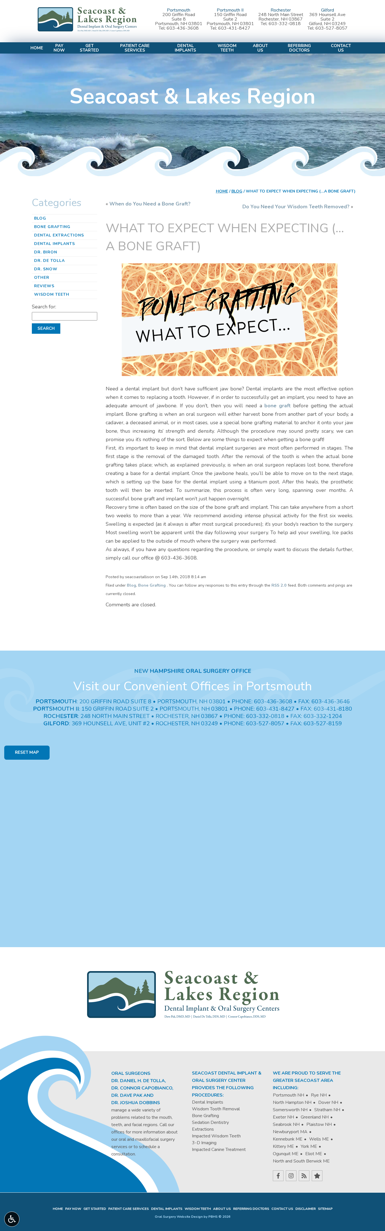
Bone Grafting (152, 585)
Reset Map (27, 752)
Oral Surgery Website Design (179, 1216)
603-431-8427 (234, 28)
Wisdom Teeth (51, 294)
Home (36, 48)
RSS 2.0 (279, 585)
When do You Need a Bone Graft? (150, 203)
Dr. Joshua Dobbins (135, 1103)
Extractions (203, 1129)
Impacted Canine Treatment (219, 1149)
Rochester (281, 10)
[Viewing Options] (11, 1219)
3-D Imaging (204, 1143)
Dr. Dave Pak (126, 1095)
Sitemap (325, 1208)
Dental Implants (54, 243)
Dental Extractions (59, 235)
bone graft (277, 405)
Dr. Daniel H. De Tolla (138, 1081)
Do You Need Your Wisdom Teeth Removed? (295, 206)
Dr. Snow (45, 269)
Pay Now (73, 1208)
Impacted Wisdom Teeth (216, 1136)
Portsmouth (178, 10)
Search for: (44, 306)
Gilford (327, 10)
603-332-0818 (285, 24)
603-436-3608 (183, 28)
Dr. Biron (45, 252)
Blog (236, 191)
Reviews (44, 286)
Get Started (94, 1208)
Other (41, 277)
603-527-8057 (331, 28)
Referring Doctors (251, 1208)
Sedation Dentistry (210, 1122)
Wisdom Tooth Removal (216, 1109)
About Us (222, 1208)
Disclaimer (305, 1208)
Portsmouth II (230, 10)
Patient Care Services (128, 1208)
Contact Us (282, 1208)
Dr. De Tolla (49, 260)
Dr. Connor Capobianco (141, 1088)
